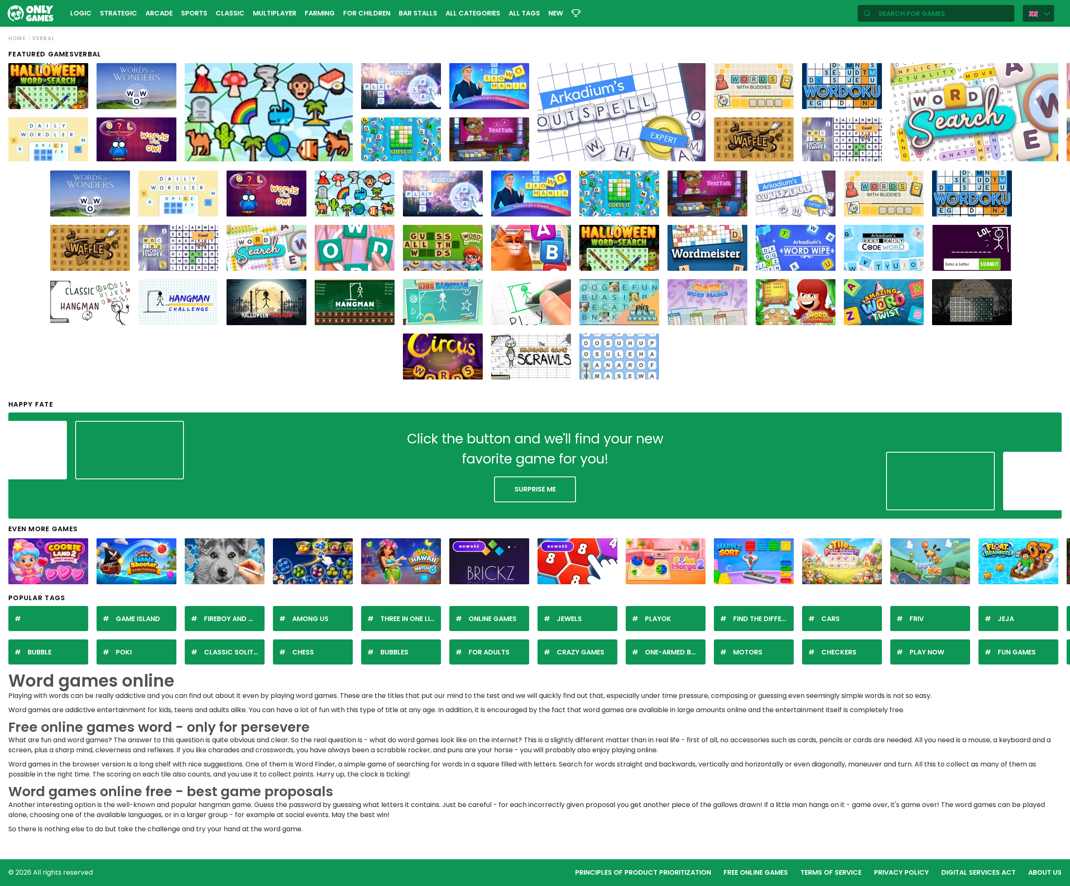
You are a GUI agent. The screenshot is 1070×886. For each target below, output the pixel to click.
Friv (917, 619)
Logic (81, 13)
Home (17, 38)
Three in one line (409, 619)
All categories (473, 13)
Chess (303, 652)
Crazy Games (580, 652)
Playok (658, 619)
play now (927, 652)
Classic (230, 13)
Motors (747, 652)
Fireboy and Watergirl (234, 619)
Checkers (838, 652)
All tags (524, 13)
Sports (194, 13)
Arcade (159, 13)
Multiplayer (274, 13)
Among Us (310, 619)
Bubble (39, 652)
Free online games (756, 872)
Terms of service (830, 872)
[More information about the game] (76, 99)
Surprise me (535, 489)
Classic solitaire (234, 652)
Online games (493, 619)
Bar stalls (418, 13)
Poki (124, 652)
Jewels (569, 619)
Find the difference (763, 619)
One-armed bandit (675, 652)
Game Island (138, 619)
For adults (489, 652)
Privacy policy (901, 872)
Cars (830, 619)
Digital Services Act (978, 872)
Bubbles (394, 652)
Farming (320, 13)
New (555, 13)
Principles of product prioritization (643, 872)
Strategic (118, 13)
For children (366, 13)
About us (1045, 872)
